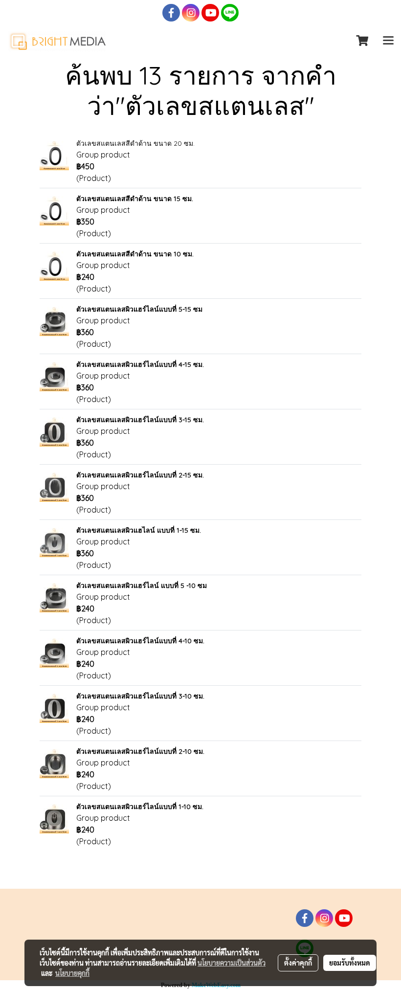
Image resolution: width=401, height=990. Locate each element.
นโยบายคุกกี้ (72, 972)
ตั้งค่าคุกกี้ (298, 962)
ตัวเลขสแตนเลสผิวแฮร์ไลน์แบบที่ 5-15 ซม (139, 309)
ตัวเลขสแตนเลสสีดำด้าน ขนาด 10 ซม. (135, 253)
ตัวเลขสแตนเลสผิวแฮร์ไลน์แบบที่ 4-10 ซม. (140, 640)
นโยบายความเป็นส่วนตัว (232, 962)
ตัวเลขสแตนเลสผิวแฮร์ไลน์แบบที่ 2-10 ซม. (140, 751)
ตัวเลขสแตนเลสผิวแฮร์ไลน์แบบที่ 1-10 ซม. (139, 806)
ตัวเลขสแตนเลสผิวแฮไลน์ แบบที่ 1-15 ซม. (138, 530)
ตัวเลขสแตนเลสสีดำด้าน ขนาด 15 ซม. (134, 198)
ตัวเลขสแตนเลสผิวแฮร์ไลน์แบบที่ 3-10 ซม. (140, 696)
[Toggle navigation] (388, 41)
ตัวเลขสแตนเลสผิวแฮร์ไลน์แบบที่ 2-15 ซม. (140, 475)
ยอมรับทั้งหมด (349, 962)
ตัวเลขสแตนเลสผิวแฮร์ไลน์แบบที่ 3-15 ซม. (140, 419)
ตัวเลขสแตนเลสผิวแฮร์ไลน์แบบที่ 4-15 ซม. (140, 364)
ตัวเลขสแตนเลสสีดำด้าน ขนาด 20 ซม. (135, 143)
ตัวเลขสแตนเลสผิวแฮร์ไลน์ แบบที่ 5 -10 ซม (141, 585)
